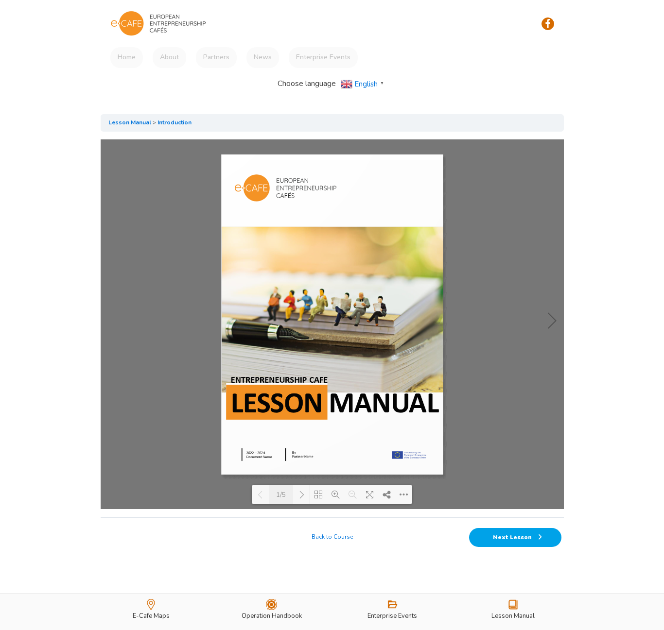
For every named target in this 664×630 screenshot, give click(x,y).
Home (127, 57)
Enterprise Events (323, 57)
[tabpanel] (332, 324)
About (169, 57)
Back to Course (332, 537)
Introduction (174, 122)
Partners (216, 57)
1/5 (281, 495)
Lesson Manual (129, 122)
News (263, 57)
